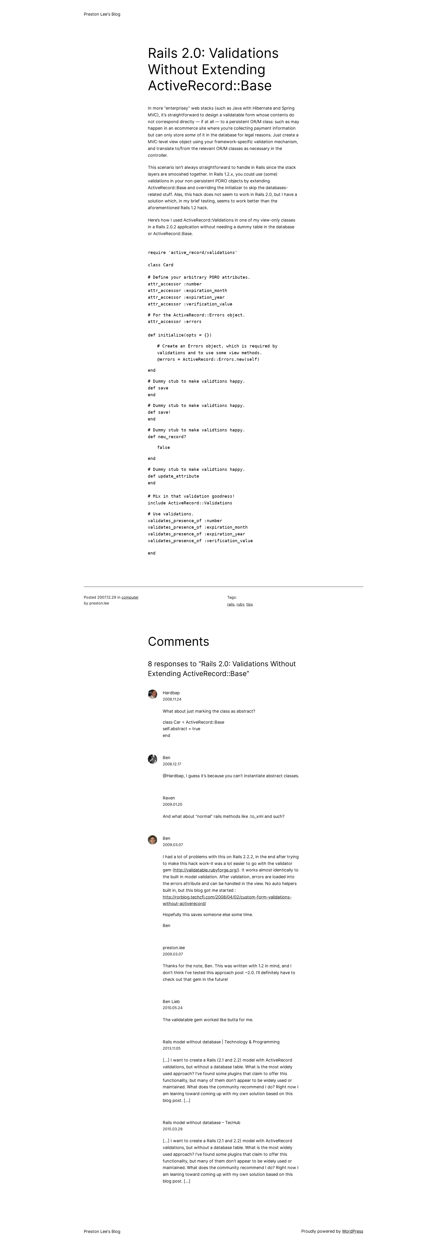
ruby (240, 604)
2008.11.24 (172, 699)
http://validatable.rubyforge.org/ (206, 870)
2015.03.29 (173, 1129)
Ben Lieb (171, 1001)
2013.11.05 (172, 1048)
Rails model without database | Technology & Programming (221, 1041)
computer (130, 597)
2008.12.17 (172, 764)
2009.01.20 (172, 804)
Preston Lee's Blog (102, 14)
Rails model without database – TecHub (201, 1122)
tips (249, 604)
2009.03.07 (173, 844)
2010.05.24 (173, 1007)
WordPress (352, 1231)
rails (230, 604)
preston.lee (174, 947)
